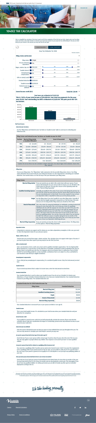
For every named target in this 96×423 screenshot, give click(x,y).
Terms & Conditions (24, 415)
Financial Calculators (21, 407)
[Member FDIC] (66, 415)
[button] (48, 56)
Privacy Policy (11, 415)
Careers (9, 407)
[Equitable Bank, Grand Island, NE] (15, 8)
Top (88, 400)
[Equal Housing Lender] (55, 415)
